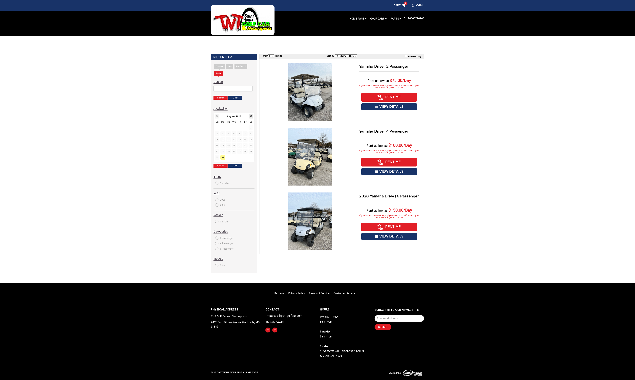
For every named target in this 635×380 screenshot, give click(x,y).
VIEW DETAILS (391, 106)
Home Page (357, 18)
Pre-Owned (241, 66)
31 (222, 157)
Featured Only (414, 56)
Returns (279, 293)
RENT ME (392, 97)
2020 (222, 205)
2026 (222, 199)
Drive (222, 265)
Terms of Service (319, 293)
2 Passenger (226, 238)
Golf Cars (377, 18)
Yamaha (224, 183)
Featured (219, 66)
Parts (395, 18)
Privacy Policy (296, 293)
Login (419, 5)
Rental (218, 73)
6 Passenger (226, 248)
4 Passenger (226, 243)
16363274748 (415, 18)
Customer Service (344, 293)
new (230, 66)
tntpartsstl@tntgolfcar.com (283, 315)
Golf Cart (225, 221)
